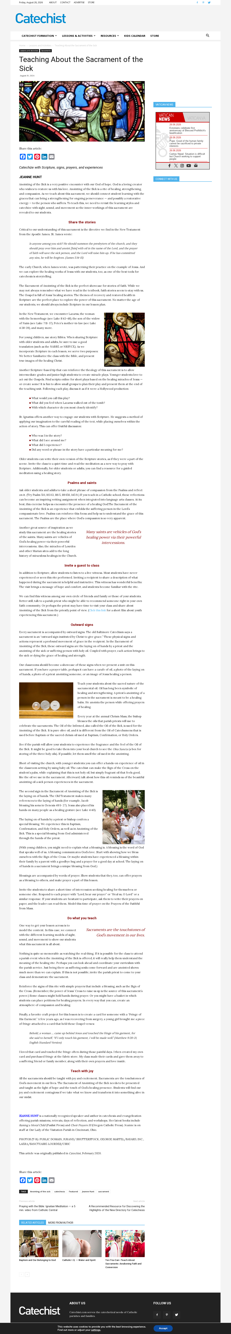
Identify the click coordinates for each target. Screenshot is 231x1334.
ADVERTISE (79, 2)
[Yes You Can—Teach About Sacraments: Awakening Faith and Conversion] (125, 1243)
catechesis (59, 1191)
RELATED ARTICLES (32, 1222)
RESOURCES (108, 35)
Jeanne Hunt (88, 1191)
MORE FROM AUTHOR (60, 1222)
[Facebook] (197, 2)
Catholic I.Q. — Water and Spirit (78, 1260)
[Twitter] (209, 2)
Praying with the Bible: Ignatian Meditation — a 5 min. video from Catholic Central (47, 1208)
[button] (207, 35)
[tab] (169, 117)
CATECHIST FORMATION (38, 35)
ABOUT (53, 2)
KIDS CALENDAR (134, 35)
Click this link (97, 610)
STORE (91, 2)
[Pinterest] (203, 2)
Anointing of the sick (40, 1191)
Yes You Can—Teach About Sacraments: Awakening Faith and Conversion (123, 1264)
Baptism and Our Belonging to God (37, 1260)
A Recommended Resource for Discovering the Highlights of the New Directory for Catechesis (117, 1208)
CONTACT (65, 2)
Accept (163, 1328)
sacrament (103, 1191)
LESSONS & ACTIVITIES (77, 35)
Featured (73, 1191)
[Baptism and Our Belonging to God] (38, 1243)
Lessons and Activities (40, 45)
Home (22, 45)
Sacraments (46, 50)
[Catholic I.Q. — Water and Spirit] (82, 1243)
